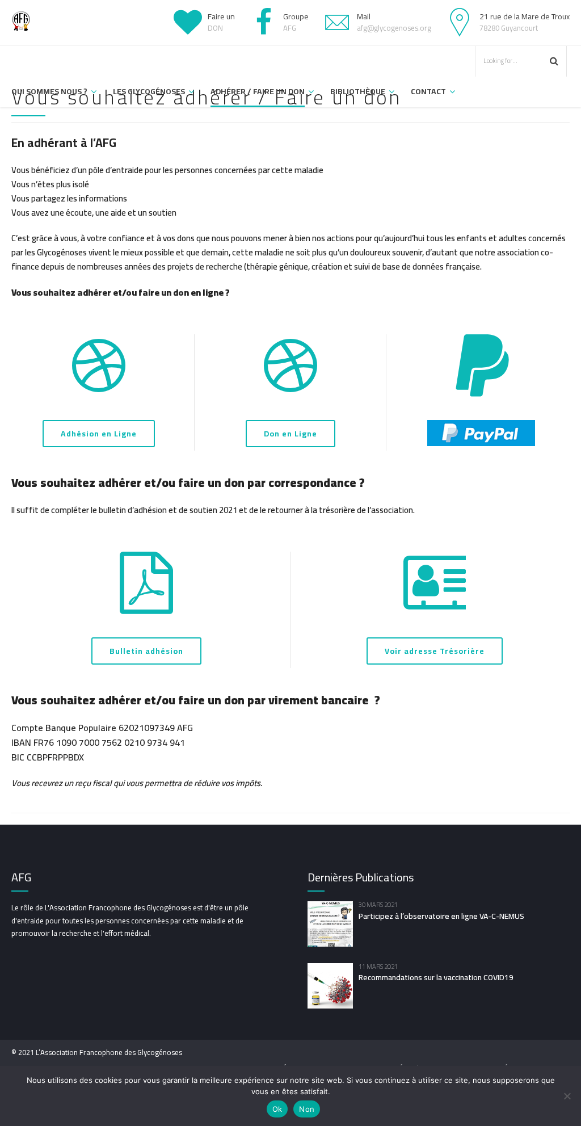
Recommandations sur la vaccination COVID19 (436, 977)
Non (306, 1109)
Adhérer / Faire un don (257, 91)
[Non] (566, 1096)
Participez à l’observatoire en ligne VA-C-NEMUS (441, 916)
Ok (277, 1109)
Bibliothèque (357, 91)
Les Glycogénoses (149, 91)
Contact (428, 91)
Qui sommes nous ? (49, 91)
